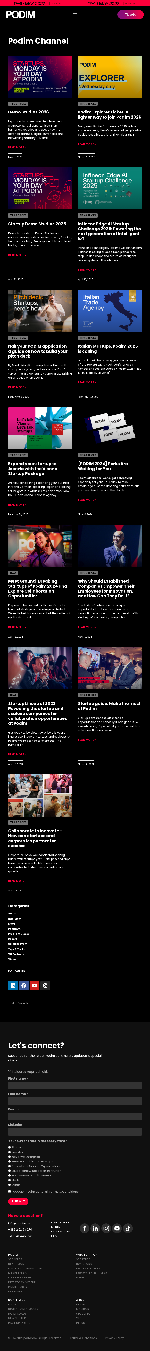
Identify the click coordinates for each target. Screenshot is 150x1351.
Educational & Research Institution (36, 1170)
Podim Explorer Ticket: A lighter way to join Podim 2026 (109, 114)
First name (18, 1078)
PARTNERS (15, 1291)
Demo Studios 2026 (28, 112)
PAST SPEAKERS (19, 1323)
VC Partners (16, 954)
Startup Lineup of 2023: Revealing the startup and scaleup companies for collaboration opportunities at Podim (37, 713)
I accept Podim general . (46, 1191)
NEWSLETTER (17, 1318)
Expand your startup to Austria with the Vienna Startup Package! (32, 468)
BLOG (12, 1304)
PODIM (81, 1304)
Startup (17, 1147)
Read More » (17, 147)
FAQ (54, 1236)
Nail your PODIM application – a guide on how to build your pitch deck (39, 351)
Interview (14, 918)
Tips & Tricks (16, 949)
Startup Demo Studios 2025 (37, 224)
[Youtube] (34, 985)
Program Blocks (18, 934)
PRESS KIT (83, 1323)
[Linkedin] (13, 985)
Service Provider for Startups (32, 1161)
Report (12, 939)
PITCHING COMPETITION (25, 1268)
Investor (17, 1152)
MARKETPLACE (18, 1273)
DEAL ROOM (16, 1264)
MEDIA (55, 1227)
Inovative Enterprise (26, 1156)
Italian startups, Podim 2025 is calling (108, 348)
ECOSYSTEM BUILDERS (91, 1273)
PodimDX (14, 928)
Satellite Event (17, 944)
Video (12, 959)
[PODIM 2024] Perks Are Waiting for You (103, 466)
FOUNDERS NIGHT (20, 1277)
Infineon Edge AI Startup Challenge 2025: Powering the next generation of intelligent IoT (109, 231)
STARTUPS (83, 1259)
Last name (18, 1094)
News (11, 923)
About (12, 913)
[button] (75, 14)
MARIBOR (82, 1309)
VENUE (80, 1318)
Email (14, 1109)
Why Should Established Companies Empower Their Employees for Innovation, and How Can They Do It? (106, 588)
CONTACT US (60, 1231)
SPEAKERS (15, 1259)
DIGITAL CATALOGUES (23, 1309)
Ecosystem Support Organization (36, 1166)
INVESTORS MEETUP (22, 1282)
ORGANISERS (60, 1222)
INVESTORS (84, 1264)
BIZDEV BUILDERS (88, 1268)
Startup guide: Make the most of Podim (109, 706)
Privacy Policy (114, 1338)
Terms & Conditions (63, 1191)
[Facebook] (24, 985)
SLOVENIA (83, 1314)
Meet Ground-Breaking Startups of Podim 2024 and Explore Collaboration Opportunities (37, 588)
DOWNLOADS (17, 1314)
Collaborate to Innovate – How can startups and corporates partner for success (35, 838)
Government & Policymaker (31, 1175)
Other (16, 1184)
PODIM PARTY (17, 1287)
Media (16, 1180)
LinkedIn (15, 1124)
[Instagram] (45, 985)
